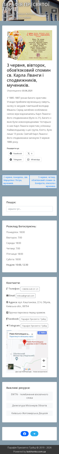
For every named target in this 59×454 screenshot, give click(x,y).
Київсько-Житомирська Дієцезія (29, 413)
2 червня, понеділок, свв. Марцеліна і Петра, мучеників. (15, 180)
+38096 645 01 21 (30, 289)
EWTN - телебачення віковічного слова (29, 396)
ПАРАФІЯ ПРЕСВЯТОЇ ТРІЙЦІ (26, 6)
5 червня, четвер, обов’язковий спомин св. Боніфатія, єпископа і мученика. (44, 182)
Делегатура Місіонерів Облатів (29, 405)
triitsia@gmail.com (25, 295)
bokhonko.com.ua (36, 451)
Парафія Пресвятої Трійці (33, 319)
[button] (54, 11)
